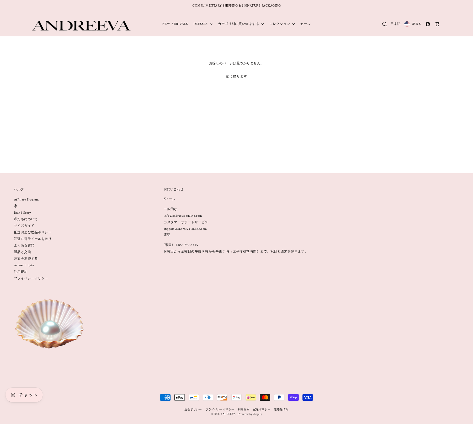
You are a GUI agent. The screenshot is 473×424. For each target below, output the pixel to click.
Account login (24, 265)
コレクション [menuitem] (280, 24)
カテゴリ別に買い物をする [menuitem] (239, 24)
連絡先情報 (281, 409)
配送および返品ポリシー (33, 232)
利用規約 (21, 272)
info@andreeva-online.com (183, 216)
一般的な (170, 209)
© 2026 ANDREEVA (223, 414)
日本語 (395, 24)
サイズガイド (24, 226)
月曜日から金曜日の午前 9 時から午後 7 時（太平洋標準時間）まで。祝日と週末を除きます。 (236, 251)
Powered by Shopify (250, 414)
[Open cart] (437, 24)
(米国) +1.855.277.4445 (181, 245)
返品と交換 (22, 252)
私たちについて (26, 219)
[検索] (384, 24)
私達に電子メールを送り (33, 239)
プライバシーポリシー (31, 278)
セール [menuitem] (305, 24)
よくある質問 (24, 245)
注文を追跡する (26, 259)
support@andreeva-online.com (185, 229)
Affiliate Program (26, 200)
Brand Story (22, 213)
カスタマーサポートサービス (186, 222)
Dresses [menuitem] (201, 24)
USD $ (416, 24)
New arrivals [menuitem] (175, 24)
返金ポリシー (193, 409)
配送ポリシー (261, 409)
